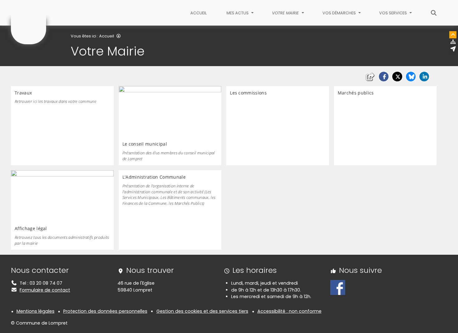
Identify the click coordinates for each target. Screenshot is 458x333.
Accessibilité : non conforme (289, 311)
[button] (383, 76)
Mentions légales (36, 311)
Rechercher (433, 13)
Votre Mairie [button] (286, 13)
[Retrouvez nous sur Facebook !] (337, 287)
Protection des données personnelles (105, 311)
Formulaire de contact (45, 290)
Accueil (198, 13)
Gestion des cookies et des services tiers (202, 311)
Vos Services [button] (393, 13)
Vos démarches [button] (339, 13)
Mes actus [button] (238, 13)
